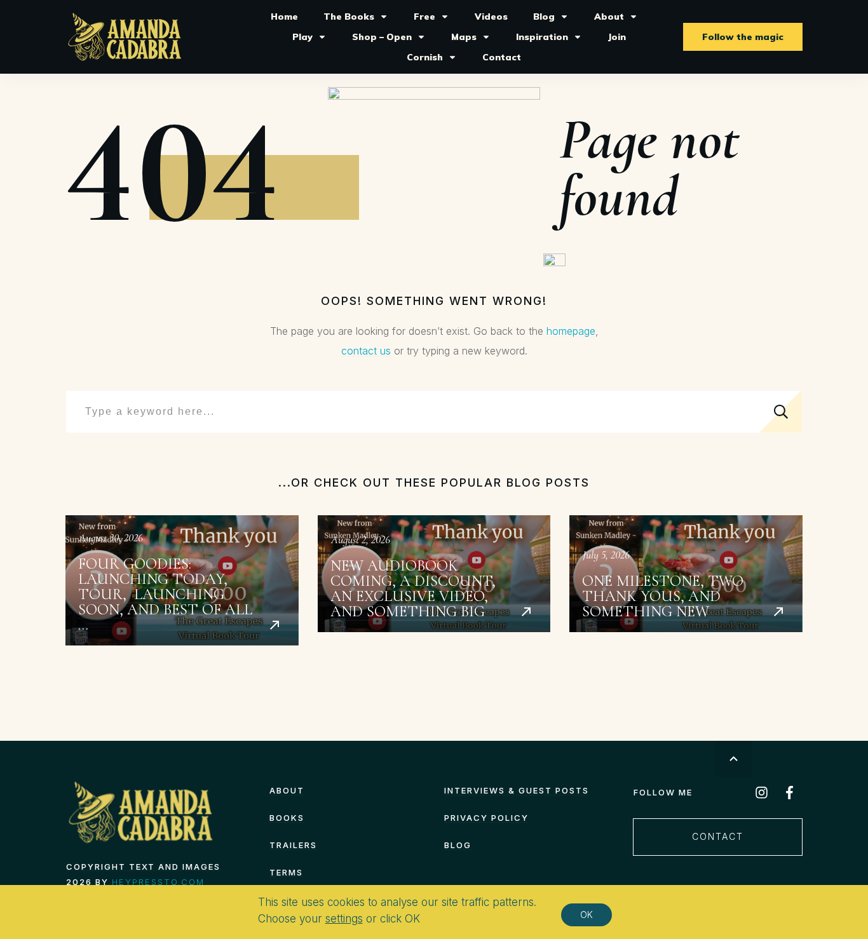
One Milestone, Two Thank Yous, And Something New (686, 580)
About (286, 790)
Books (286, 818)
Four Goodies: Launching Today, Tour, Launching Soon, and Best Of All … (182, 580)
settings (344, 919)
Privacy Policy (486, 818)
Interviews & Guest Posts (516, 790)
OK (586, 914)
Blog (457, 845)
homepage (570, 331)
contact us (366, 350)
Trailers (293, 845)
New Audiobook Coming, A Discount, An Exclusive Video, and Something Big (434, 580)
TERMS (286, 872)
